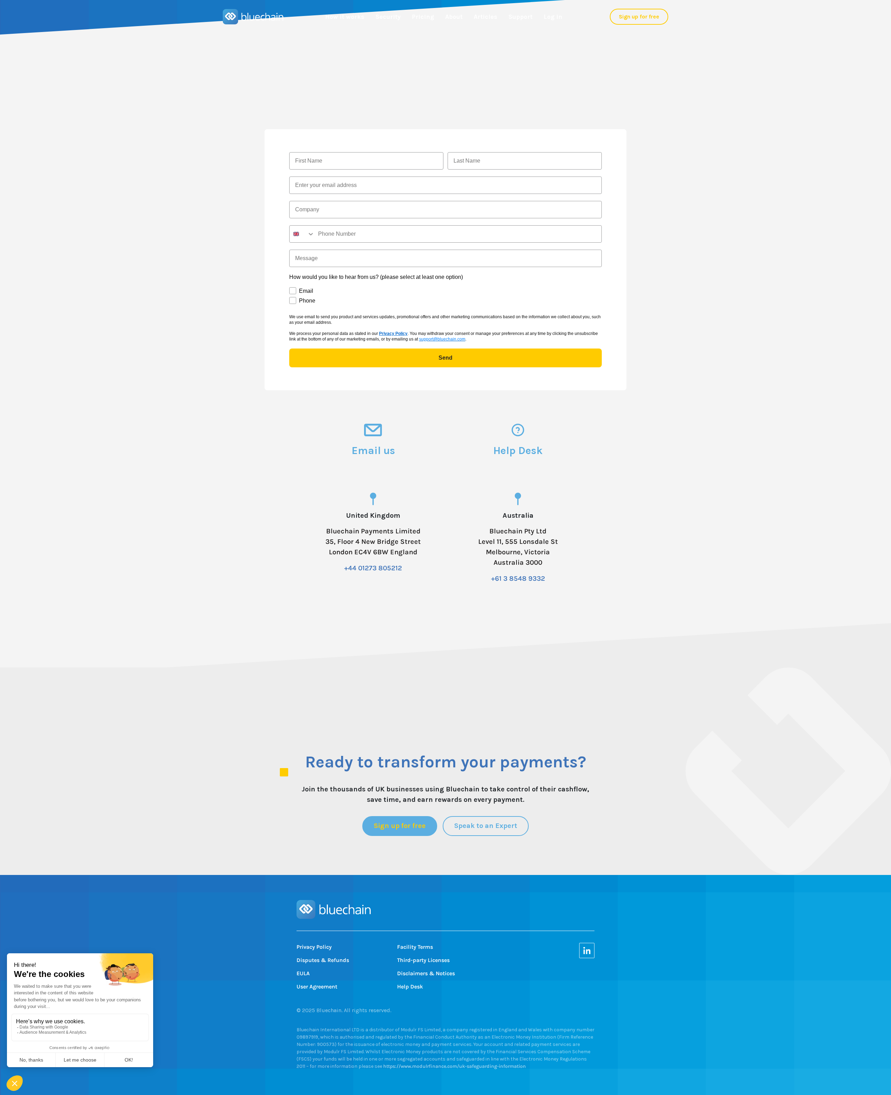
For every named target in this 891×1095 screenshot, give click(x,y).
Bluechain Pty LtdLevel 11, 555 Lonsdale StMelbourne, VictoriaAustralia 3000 (518, 546)
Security (388, 16)
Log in (553, 16)
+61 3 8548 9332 (518, 578)
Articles (485, 16)
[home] (253, 16)
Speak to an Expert (485, 826)
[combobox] (302, 234)
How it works (344, 16)
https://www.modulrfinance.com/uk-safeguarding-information (454, 1066)
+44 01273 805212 (373, 568)
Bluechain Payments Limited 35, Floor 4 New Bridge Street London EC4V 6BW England (373, 541)
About (454, 16)
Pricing (423, 16)
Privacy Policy (393, 333)
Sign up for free (639, 16)
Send (445, 358)
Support (520, 16)
